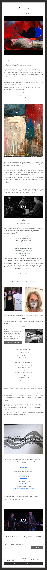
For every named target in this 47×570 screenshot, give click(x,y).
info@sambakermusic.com (16, 551)
